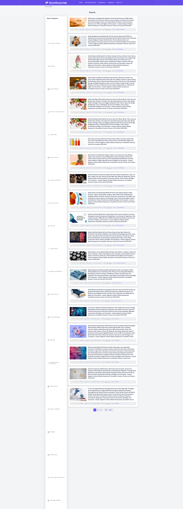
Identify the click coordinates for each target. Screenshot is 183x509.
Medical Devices (118, 283)
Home (46, 6)
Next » (110, 409)
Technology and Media (120, 225)
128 (106, 409)
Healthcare (117, 340)
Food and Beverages (119, 49)
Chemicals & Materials (120, 29)
